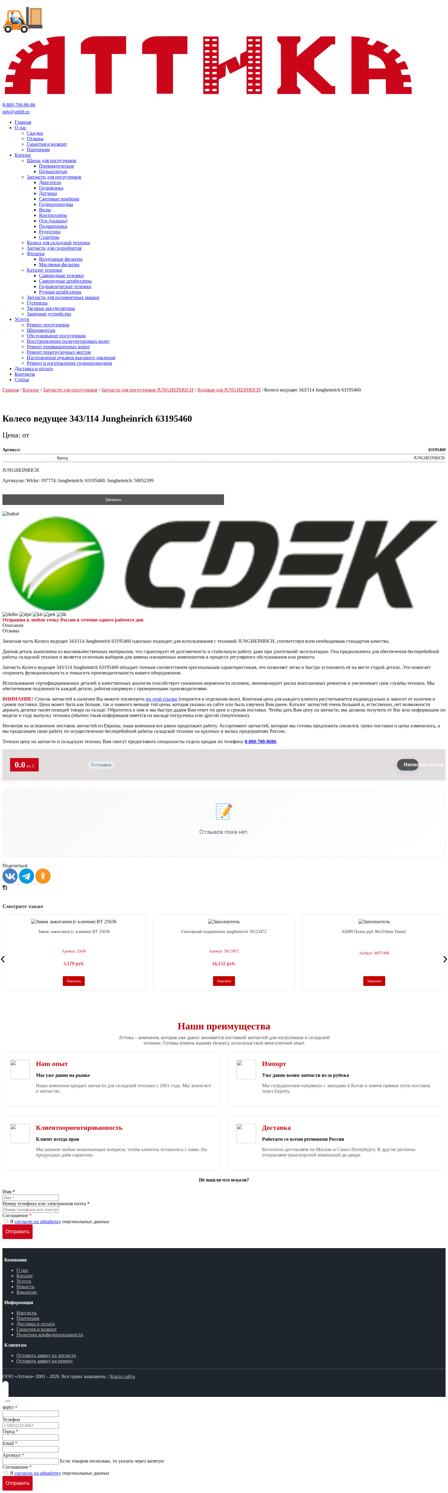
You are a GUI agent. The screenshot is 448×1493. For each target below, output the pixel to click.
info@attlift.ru (16, 111)
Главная (10, 389)
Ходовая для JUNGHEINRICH (229, 389)
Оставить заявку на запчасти (46, 1355)
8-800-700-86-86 (18, 104)
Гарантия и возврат (36, 1329)
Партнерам (27, 1318)
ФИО (9, 1407)
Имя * (8, 1191)
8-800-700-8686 (260, 741)
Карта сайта (122, 1376)
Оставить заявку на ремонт (44, 1360)
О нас (22, 1270)
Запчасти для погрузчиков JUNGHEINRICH (147, 389)
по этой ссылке (161, 698)
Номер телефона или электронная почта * (46, 1203)
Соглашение (17, 1215)
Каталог (31, 389)
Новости (25, 1286)
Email (9, 1443)
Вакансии (26, 1292)
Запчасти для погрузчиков (70, 389)
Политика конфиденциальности (49, 1334)
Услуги (23, 1281)
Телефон (11, 1419)
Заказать (113, 499)
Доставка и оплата (35, 1323)
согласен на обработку (38, 1221)
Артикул (13, 1455)
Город (10, 1431)
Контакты (26, 1312)
